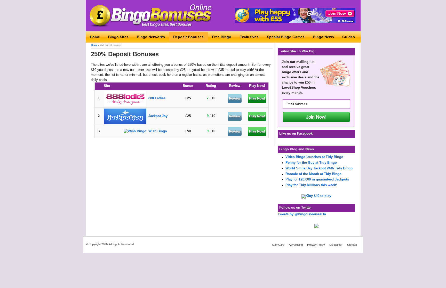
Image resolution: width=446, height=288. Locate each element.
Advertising (296, 244)
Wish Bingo (157, 131)
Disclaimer (336, 244)
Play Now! (257, 98)
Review (234, 98)
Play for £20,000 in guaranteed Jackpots (317, 179)
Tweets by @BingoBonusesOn (302, 214)
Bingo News (323, 37)
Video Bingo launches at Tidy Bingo (314, 157)
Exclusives (249, 37)
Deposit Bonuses (188, 37)
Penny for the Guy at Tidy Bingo (311, 162)
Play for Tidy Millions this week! (311, 185)
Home (95, 37)
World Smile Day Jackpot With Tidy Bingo (319, 168)
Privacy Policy (316, 244)
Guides (348, 37)
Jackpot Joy (158, 116)
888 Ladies (156, 98)
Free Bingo (221, 37)
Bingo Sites (118, 37)
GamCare (278, 244)
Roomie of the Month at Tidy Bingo (313, 174)
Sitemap (352, 244)
